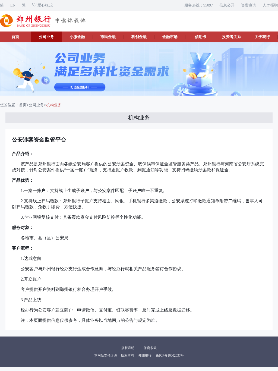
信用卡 (200, 37)
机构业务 (53, 105)
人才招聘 (270, 5)
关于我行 (262, 37)
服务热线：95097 (198, 5)
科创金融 (139, 37)
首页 (15, 37)
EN (12, 5)
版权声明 (127, 348)
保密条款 (150, 348)
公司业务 (46, 37)
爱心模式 (44, 5)
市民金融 (108, 37)
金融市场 (170, 37)
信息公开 (227, 5)
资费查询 (248, 5)
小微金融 (77, 37)
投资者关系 (231, 37)
